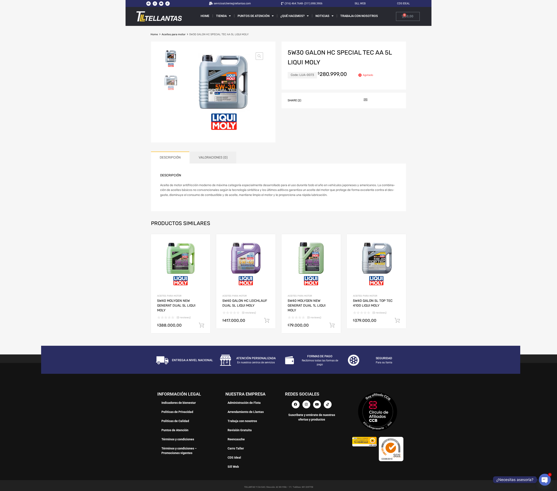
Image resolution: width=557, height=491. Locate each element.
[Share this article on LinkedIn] (341, 100)
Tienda (221, 16)
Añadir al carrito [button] (201, 325)
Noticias (322, 16)
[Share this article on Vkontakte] (349, 100)
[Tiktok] (167, 3)
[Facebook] (148, 3)
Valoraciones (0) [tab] (213, 157)
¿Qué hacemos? (292, 16)
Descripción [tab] (170, 157)
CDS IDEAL (403, 3)
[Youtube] (161, 3)
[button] (259, 56)
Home (205, 16)
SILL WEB (360, 3)
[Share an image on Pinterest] (333, 100)
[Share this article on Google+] (326, 100)
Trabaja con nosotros (359, 16)
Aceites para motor (174, 34)
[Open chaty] (545, 479)
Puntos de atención (254, 16)
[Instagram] (155, 3)
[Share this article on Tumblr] (357, 100)
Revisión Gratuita (240, 430)
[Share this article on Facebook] (310, 100)
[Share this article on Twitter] (318, 100)
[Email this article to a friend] (365, 100)
